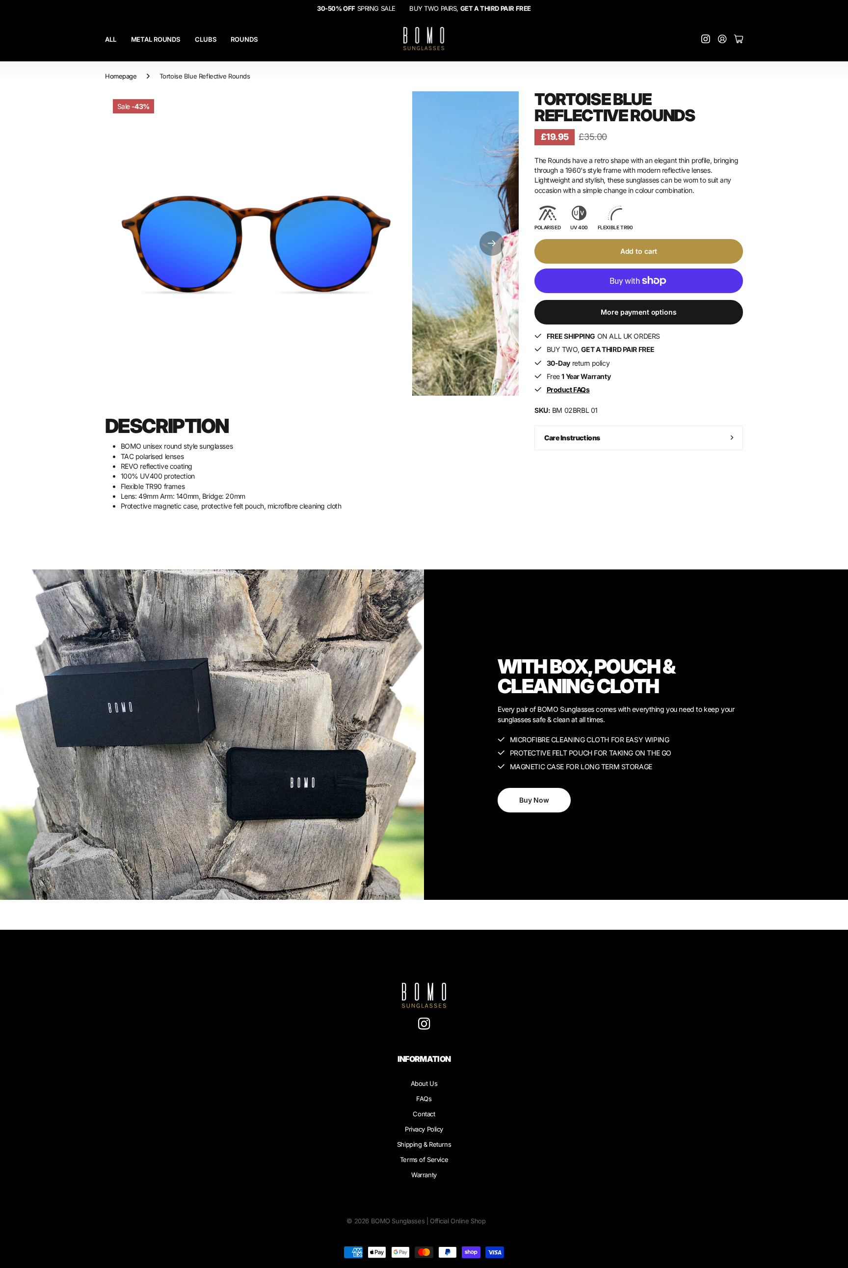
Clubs (205, 39)
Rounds (244, 39)
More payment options (638, 312)
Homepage (121, 76)
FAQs (423, 1099)
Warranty (424, 1175)
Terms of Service (424, 1159)
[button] (491, 243)
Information (424, 1059)
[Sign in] (722, 39)
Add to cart (638, 251)
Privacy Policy (424, 1129)
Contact (424, 1114)
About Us (424, 1083)
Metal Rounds (155, 39)
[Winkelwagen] (738, 39)
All (110, 39)
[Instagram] (424, 1024)
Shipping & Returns (424, 1144)
